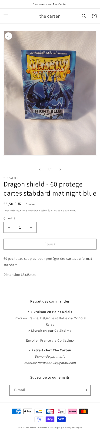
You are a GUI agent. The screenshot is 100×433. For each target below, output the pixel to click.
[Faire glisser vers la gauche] (40, 169)
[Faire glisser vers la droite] (60, 169)
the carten (31, 427)
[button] (6, 16)
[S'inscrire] (85, 390)
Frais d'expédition (30, 210)
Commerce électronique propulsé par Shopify (59, 427)
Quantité (9, 218)
